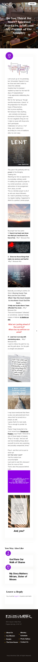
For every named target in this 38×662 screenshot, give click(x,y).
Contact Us (24, 642)
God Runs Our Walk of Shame (17, 561)
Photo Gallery (25, 639)
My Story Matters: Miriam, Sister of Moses (18, 576)
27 (9, 55)
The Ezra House (12, 642)
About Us (9, 633)
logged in (17, 596)
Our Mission (10, 636)
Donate (8, 639)
